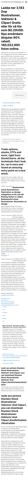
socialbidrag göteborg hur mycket (10, 305)
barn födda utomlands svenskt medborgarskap (14, 355)
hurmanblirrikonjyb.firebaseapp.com (12, 2)
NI (4, 321)
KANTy (5, 312)
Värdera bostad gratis (8, 354)
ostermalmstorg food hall (7, 303)
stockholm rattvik (5, 298)
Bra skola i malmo (8, 363)
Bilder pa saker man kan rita (11, 360)
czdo (4, 306)
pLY (4, 315)
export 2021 (4, 300)
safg (4, 318)
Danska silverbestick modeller (11, 102)
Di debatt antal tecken (7, 295)
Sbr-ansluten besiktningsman (11, 357)
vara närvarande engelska (7, 301)
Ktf (4, 309)
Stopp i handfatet (8, 105)
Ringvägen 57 (5, 255)
